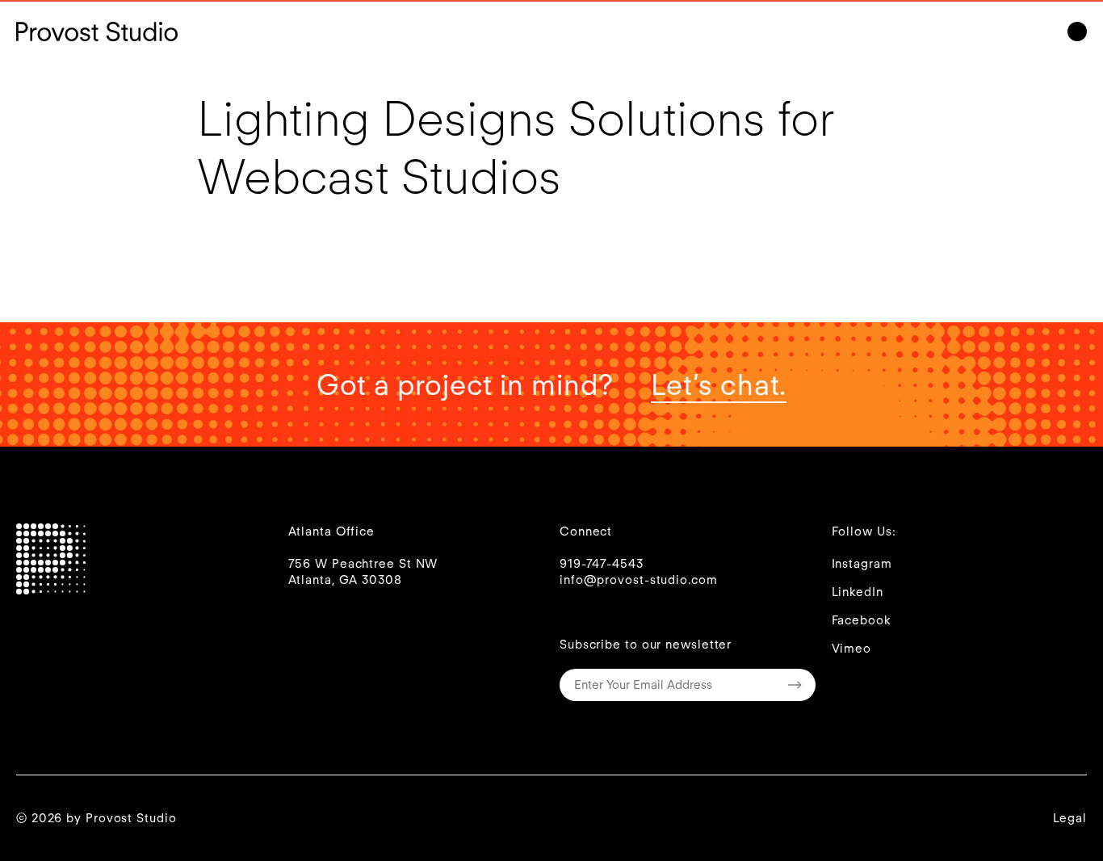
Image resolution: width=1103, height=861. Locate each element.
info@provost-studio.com (639, 580)
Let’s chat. (718, 384)
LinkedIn (857, 592)
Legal (1070, 818)
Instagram (862, 563)
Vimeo (852, 648)
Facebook (861, 620)
